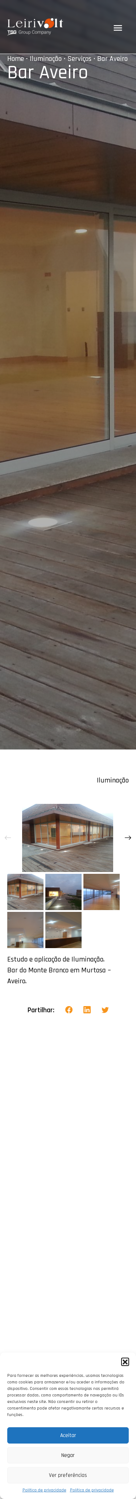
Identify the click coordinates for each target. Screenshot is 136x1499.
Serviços (79, 58)
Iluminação (46, 58)
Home (15, 58)
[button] (125, 1361)
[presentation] (8, 837)
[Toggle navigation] (118, 28)
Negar (68, 1455)
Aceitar (68, 1435)
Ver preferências (68, 1475)
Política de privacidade (44, 1490)
